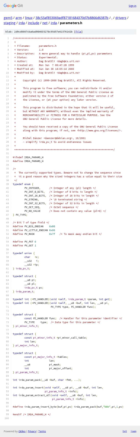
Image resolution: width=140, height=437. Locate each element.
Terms (42, 431)
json (133, 431)
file (78, 31)
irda (22, 23)
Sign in (132, 5)
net (45, 23)
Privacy (32, 431)
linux (28, 18)
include (33, 23)
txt (124, 431)
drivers (120, 18)
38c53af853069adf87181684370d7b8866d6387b (72, 18)
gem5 (8, 18)
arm (18, 18)
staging (9, 23)
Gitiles (22, 431)
